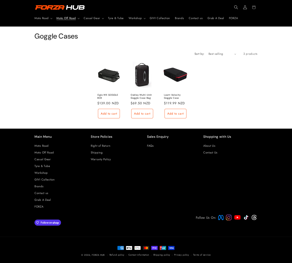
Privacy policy (181, 254)
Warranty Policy (101, 159)
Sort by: (199, 54)
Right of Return (101, 146)
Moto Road (41, 146)
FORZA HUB (98, 255)
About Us (209, 146)
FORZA (39, 207)
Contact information (138, 254)
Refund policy (117, 254)
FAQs (150, 146)
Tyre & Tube (42, 166)
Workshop (41, 173)
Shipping (97, 152)
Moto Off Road (44, 152)
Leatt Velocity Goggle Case (172, 96)
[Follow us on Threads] (254, 219)
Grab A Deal (42, 200)
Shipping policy (161, 254)
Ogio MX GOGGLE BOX (107, 96)
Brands (38, 186)
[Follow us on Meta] (220, 220)
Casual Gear (42, 159)
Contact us (41, 193)
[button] (43, 18)
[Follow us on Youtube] (236, 223)
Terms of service (202, 254)
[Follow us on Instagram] (228, 219)
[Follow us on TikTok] (245, 219)
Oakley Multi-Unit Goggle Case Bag (141, 96)
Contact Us (210, 152)
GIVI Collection (44, 179)
